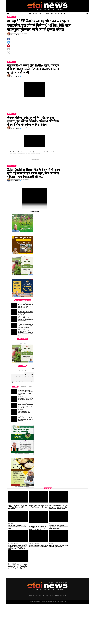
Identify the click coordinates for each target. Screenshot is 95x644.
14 (22, 377)
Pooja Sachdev (16, 34)
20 (19, 379)
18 (12, 379)
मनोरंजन (52, 13)
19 (16, 379)
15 (25, 377)
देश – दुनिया (35, 13)
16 (28, 377)
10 (32, 374)
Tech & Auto (63, 13)
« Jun (12, 383)
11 (12, 377)
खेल (43, 13)
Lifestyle (57, 13)
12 (16, 377)
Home (30, 13)
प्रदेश (40, 13)
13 (19, 377)
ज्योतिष (47, 13)
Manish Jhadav (16, 180)
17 (32, 377)
